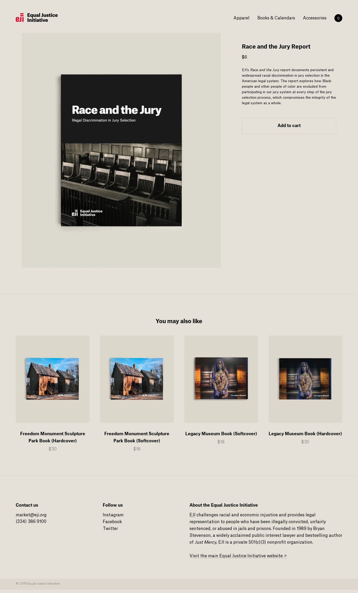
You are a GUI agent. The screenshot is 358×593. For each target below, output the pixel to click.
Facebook (112, 522)
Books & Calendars (276, 18)
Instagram (113, 515)
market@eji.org (31, 515)
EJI (192, 515)
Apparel (241, 18)
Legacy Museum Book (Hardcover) (305, 434)
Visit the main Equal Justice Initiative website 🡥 (237, 556)
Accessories (315, 18)
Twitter (110, 529)
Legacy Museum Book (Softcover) (221, 434)
